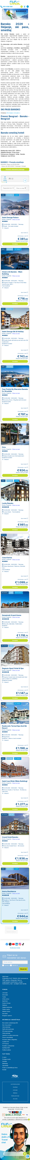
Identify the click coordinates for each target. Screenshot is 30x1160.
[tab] (20, 188)
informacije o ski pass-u (13, 113)
